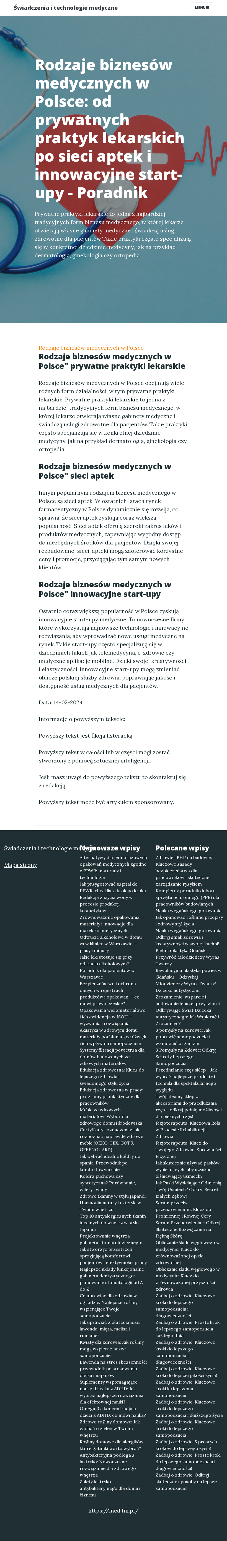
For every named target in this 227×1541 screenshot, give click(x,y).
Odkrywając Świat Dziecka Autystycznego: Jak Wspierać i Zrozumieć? (187, 1016)
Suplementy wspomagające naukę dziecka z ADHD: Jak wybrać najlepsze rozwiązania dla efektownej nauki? (111, 1392)
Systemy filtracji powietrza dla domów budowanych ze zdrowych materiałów (112, 1056)
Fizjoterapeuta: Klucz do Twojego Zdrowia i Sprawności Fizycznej (188, 1149)
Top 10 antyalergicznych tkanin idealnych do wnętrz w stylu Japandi (113, 1222)
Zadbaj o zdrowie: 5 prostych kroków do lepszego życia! (186, 1445)
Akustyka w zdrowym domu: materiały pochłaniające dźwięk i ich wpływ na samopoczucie (113, 1036)
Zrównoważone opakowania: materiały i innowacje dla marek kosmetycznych (110, 923)
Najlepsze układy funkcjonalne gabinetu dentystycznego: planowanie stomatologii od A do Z (112, 1279)
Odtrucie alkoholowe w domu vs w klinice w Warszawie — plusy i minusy (111, 943)
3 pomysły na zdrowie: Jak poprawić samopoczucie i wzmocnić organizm (183, 1036)
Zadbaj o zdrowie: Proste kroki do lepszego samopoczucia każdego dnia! (188, 1328)
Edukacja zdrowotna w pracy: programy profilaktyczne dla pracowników (111, 1096)
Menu (200, 7)
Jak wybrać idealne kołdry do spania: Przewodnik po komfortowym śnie (110, 1162)
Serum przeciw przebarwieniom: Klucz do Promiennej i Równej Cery (183, 1209)
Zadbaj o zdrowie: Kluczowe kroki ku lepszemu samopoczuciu (185, 1388)
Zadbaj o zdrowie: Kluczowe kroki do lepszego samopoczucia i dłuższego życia (189, 1408)
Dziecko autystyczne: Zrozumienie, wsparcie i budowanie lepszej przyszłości (188, 996)
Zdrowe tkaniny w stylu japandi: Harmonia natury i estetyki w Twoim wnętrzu (113, 1202)
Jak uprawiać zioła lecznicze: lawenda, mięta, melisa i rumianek (110, 1328)
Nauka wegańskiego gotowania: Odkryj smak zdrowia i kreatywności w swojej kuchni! (189, 937)
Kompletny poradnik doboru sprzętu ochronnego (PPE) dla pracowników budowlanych (187, 897)
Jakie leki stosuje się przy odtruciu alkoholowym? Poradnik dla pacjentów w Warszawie (107, 967)
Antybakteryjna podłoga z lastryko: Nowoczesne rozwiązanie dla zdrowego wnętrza (108, 1465)
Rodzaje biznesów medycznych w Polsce (91, 347)
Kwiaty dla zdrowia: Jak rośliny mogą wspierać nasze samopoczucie (112, 1348)
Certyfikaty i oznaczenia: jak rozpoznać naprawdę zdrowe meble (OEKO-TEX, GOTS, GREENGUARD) (111, 1139)
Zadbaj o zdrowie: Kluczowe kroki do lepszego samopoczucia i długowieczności (185, 1305)
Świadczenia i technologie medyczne (66, 7)
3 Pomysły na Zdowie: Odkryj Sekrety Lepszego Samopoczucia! (186, 1056)
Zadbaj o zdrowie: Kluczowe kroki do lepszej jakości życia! (186, 1372)
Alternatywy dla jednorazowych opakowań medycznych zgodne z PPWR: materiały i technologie (113, 867)
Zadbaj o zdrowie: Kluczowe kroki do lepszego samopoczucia (185, 1428)
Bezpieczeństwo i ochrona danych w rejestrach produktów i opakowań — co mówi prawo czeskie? (110, 993)
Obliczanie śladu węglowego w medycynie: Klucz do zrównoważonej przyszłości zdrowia (188, 1279)
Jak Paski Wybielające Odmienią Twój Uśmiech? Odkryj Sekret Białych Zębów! (188, 1189)
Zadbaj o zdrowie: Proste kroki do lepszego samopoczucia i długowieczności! (188, 1461)
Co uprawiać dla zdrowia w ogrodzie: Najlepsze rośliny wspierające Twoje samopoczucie (109, 1305)
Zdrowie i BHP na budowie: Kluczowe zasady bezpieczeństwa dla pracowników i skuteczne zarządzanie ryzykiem (184, 871)
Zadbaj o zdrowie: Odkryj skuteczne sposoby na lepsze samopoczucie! (186, 1481)
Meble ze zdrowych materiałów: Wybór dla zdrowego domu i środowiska (111, 1116)
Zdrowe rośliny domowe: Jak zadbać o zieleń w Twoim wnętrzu (110, 1428)
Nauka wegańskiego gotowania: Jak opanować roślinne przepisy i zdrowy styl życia (189, 917)
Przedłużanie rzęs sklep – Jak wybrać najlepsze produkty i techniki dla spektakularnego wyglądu (186, 1080)
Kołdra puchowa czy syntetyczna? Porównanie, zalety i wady (108, 1182)
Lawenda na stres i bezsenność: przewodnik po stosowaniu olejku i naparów (113, 1368)
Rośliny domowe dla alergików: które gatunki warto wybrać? (112, 1445)
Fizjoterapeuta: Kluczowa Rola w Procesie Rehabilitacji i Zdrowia (188, 1129)
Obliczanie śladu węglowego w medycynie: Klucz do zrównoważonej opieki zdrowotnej (188, 1252)
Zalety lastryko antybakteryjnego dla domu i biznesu (110, 1488)
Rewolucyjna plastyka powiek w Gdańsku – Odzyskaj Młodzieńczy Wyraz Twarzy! (188, 976)
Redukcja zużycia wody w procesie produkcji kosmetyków (106, 903)
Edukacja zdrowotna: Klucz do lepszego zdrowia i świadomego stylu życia (112, 1076)
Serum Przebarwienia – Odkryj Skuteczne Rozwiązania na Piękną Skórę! (188, 1229)
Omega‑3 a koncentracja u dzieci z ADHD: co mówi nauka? (113, 1412)
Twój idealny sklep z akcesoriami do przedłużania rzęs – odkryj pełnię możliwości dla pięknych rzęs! (189, 1106)
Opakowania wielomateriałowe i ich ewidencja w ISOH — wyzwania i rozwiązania (112, 1016)
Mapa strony (20, 864)
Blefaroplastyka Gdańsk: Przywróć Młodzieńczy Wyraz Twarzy (188, 957)
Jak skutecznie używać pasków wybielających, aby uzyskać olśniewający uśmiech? (188, 1169)
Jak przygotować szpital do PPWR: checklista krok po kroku (113, 887)
